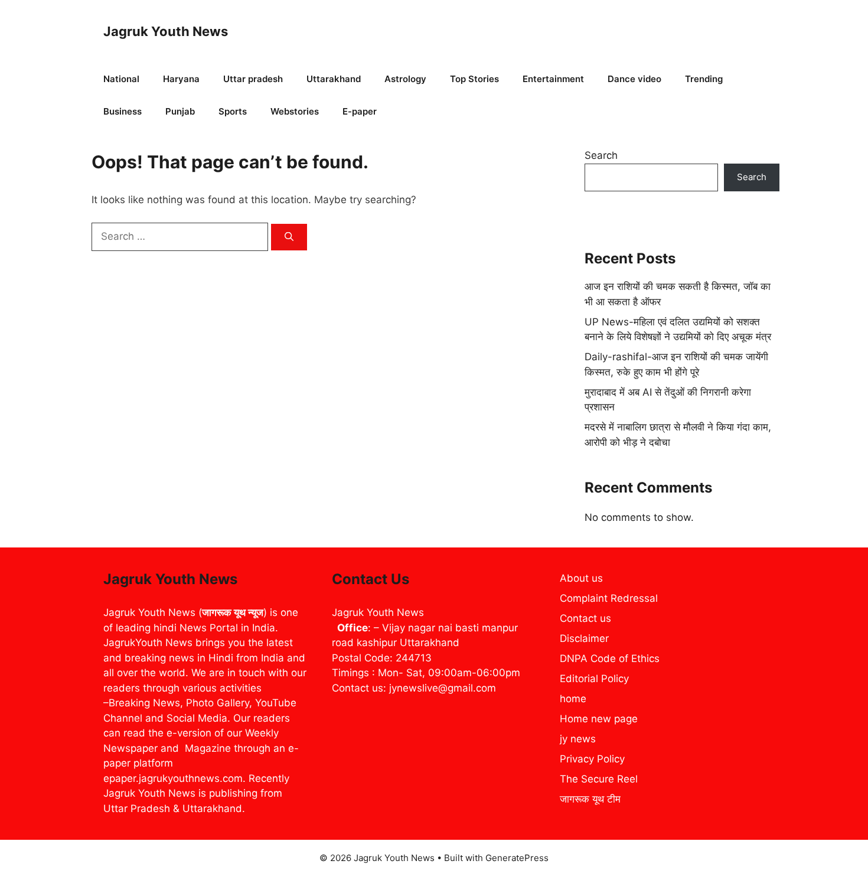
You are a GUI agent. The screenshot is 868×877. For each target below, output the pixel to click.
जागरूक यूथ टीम (590, 799)
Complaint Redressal (609, 598)
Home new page (599, 719)
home (573, 699)
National (121, 78)
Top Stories (474, 78)
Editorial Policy (594, 678)
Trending (704, 78)
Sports (232, 111)
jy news (578, 739)
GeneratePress (517, 857)
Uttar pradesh (253, 78)
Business (122, 111)
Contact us (585, 618)
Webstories (294, 111)
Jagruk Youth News (165, 31)
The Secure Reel (599, 779)
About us (581, 578)
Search (601, 155)
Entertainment (553, 78)
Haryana (181, 78)
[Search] (289, 237)
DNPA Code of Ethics (610, 658)
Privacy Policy (592, 759)
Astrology (405, 78)
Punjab (180, 111)
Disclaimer (584, 638)
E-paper (359, 111)
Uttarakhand (333, 78)
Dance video (634, 78)
